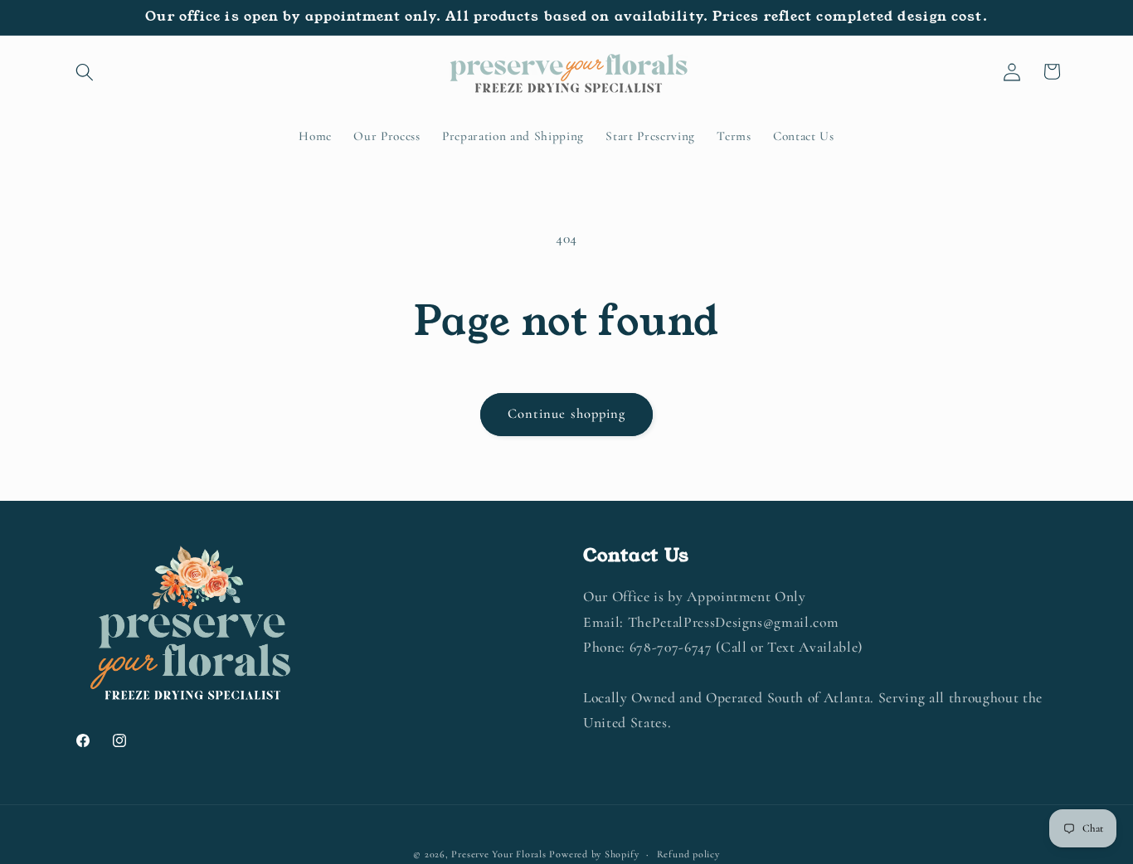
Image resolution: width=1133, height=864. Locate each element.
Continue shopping (567, 413)
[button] (85, 71)
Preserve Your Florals (498, 854)
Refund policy (688, 854)
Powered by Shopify (594, 854)
